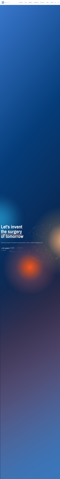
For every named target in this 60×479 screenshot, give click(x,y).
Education (42, 2)
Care (25, 2)
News (47, 2)
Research (30, 2)
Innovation (36, 2)
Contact (52, 2)
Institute (21, 2)
